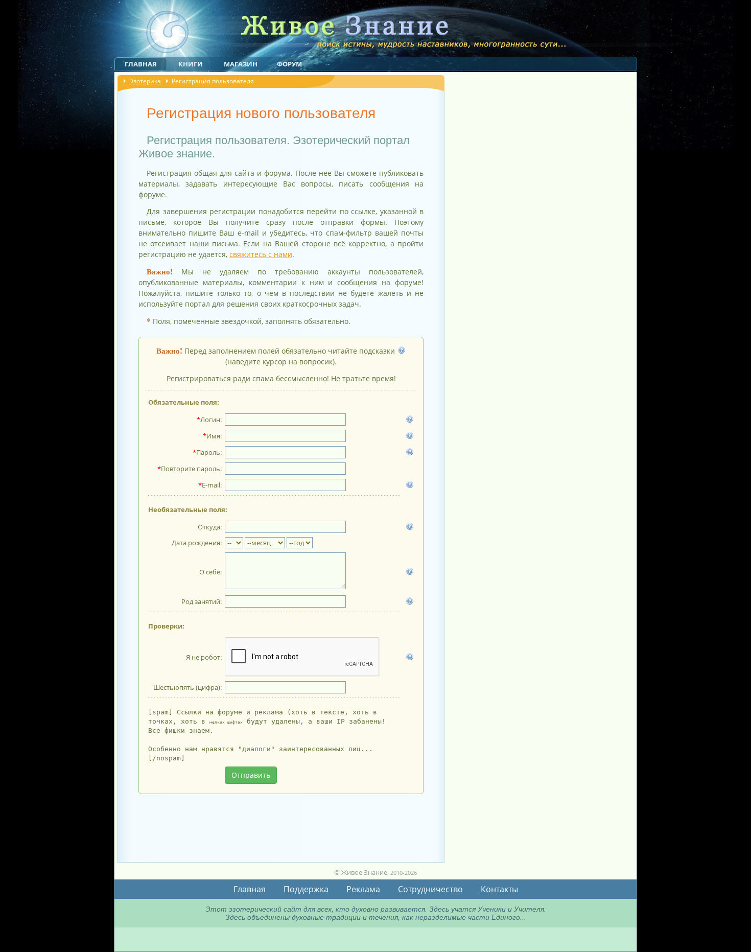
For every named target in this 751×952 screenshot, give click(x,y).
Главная (141, 63)
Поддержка (306, 889)
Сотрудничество (430, 889)
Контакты (499, 889)
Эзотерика (145, 81)
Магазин (240, 63)
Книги (190, 63)
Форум (289, 63)
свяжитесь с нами (260, 254)
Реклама (363, 889)
